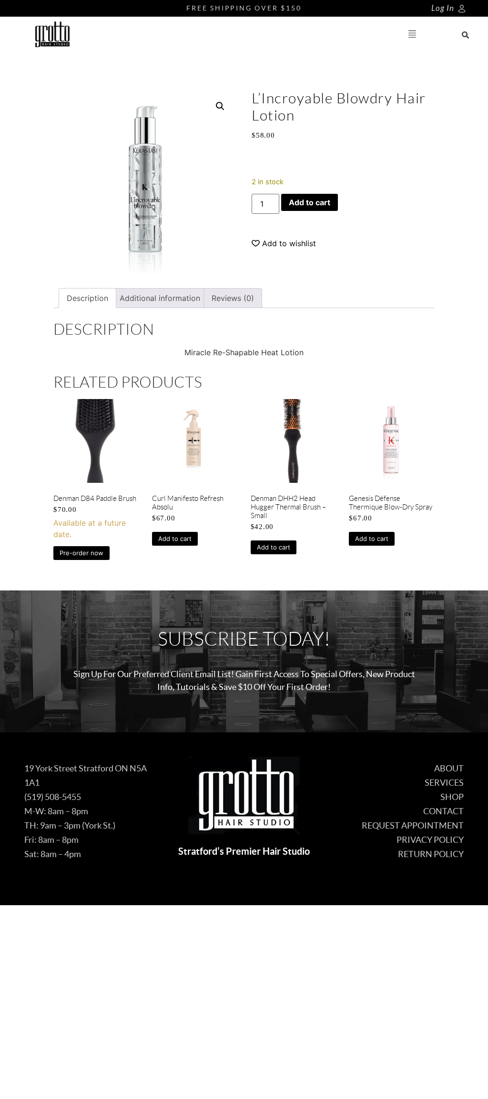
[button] (412, 34)
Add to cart (309, 202)
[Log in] (462, 8)
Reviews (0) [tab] (233, 298)
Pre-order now (81, 553)
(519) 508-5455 (52, 797)
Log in (442, 8)
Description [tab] (87, 298)
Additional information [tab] (160, 298)
